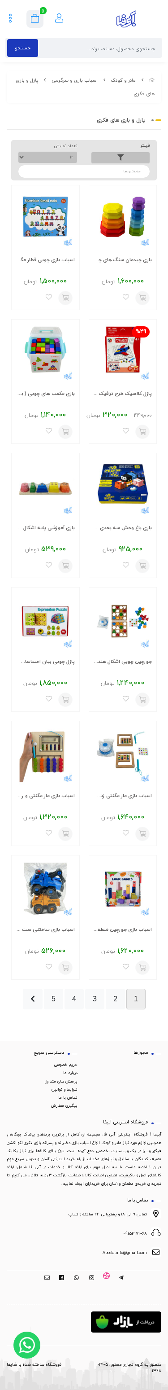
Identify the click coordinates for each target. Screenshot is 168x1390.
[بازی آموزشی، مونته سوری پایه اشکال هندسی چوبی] (45, 487)
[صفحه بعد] (33, 999)
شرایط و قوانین (65, 1089)
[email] (46, 1278)
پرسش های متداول (61, 1081)
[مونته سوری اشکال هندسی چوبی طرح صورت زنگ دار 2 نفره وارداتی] (123, 621)
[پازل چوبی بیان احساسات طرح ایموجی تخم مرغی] (45, 621)
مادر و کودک (123, 80)
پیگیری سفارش (64, 1105)
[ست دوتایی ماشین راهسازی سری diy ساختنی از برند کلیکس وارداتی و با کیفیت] (45, 889)
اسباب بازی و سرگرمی (75, 80)
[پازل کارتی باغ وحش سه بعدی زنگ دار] (123, 487)
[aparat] (106, 1278)
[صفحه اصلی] (152, 80)
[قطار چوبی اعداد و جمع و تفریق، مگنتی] (45, 219)
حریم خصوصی (66, 1064)
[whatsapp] (76, 1278)
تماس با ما (68, 1097)
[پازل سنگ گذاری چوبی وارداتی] (123, 219)
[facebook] (61, 1278)
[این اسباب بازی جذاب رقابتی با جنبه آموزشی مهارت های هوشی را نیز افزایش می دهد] (123, 755)
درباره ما (70, 1072)
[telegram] (121, 1278)
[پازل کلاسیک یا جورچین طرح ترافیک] (123, 353)
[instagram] (91, 1278)
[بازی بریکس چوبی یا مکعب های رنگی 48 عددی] (45, 353)
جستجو (22, 48)
